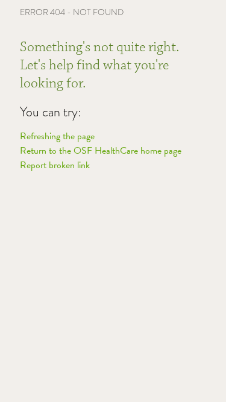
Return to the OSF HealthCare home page (100, 150)
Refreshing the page (57, 136)
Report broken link (55, 165)
